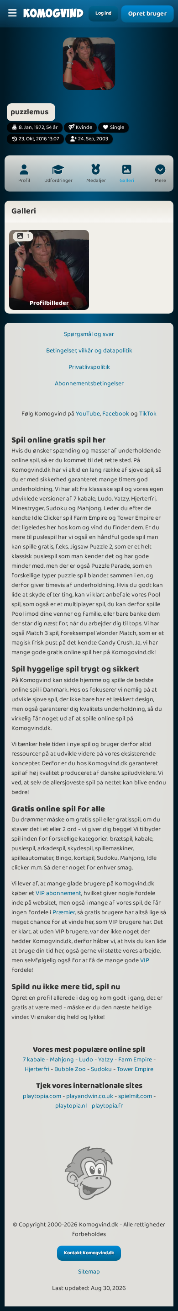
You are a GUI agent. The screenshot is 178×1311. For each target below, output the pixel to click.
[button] (160, 175)
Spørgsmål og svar (89, 334)
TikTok (148, 414)
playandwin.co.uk (89, 1096)
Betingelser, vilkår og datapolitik (89, 351)
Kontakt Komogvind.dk (89, 1253)
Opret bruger (147, 14)
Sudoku (101, 1069)
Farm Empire (135, 1060)
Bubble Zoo (70, 1069)
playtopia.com (42, 1096)
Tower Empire (135, 1069)
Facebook (115, 414)
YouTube (88, 414)
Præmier (63, 912)
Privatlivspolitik (89, 367)
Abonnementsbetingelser (89, 383)
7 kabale (34, 1060)
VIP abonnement (58, 893)
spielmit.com (135, 1096)
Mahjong (62, 1060)
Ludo (86, 1060)
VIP (144, 960)
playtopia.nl (71, 1106)
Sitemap (89, 1272)
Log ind (103, 13)
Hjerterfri (37, 1069)
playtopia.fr (107, 1106)
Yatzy (105, 1060)
